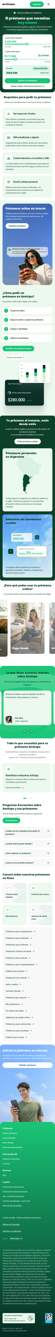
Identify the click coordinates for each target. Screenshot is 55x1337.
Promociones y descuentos (13, 1187)
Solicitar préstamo (17, 226)
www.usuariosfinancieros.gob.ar (14, 1321)
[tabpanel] (27, 708)
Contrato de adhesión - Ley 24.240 (16, 1201)
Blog (4, 1175)
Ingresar (37, 4)
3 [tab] (29, 798)
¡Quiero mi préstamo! (27, 80)
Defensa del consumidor (12, 1206)
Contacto (6, 1164)
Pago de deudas (9, 1138)
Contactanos (11, 820)
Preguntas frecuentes (11, 1159)
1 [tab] (24, 798)
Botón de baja (8, 1143)
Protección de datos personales (15, 1192)
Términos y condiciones (12, 1231)
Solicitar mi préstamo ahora (18, 348)
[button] (48, 5)
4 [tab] (31, 798)
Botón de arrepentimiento (13, 1147)
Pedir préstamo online (27, 441)
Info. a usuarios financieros (13, 1196)
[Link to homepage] (9, 4)
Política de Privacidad (11, 1224)
